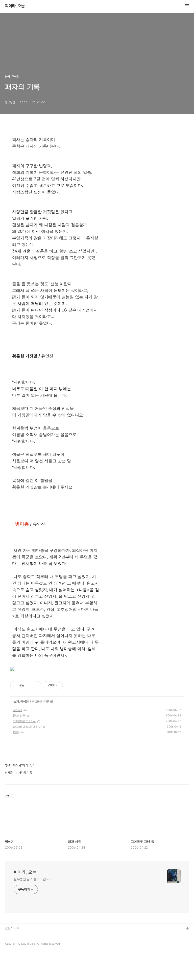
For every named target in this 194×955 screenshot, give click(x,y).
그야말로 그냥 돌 (24, 721)
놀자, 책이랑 (21, 701)
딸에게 (17, 710)
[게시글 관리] (35, 685)
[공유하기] (29, 685)
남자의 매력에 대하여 (27, 727)
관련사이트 (12, 928)
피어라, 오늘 (15, 6)
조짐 (16, 732)
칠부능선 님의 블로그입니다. (33, 879)
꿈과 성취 (19, 715)
